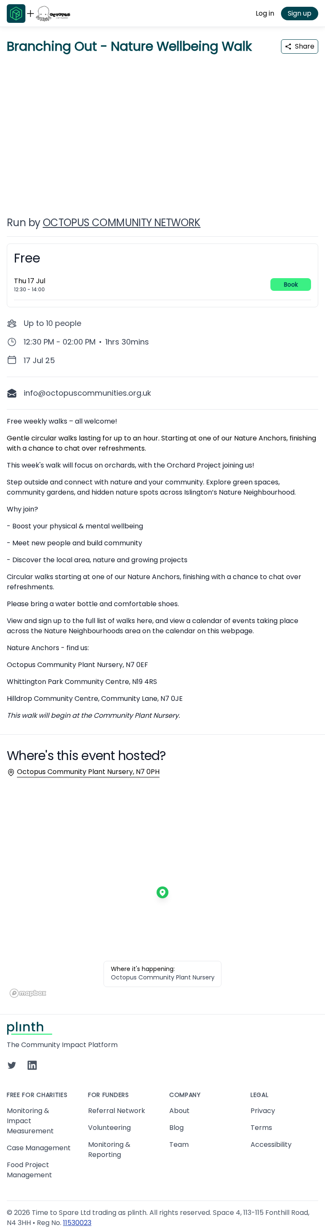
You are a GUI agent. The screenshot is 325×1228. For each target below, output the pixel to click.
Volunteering (109, 1127)
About (179, 1111)
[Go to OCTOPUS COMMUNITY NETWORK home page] (53, 13)
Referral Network (116, 1111)
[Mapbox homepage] (28, 993)
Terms (261, 1127)
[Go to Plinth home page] (16, 13)
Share (304, 46)
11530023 (77, 1223)
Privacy (263, 1111)
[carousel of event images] (162, 130)
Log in (265, 13)
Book (291, 284)
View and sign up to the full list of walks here (79, 621)
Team (179, 1144)
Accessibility (271, 1144)
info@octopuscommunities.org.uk (87, 393)
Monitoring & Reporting (109, 1150)
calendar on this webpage (209, 631)
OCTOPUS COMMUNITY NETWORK (122, 223)
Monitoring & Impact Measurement (30, 1121)
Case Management (39, 1148)
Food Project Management (29, 1170)
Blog (176, 1127)
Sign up (299, 13)
